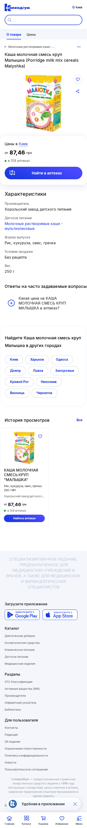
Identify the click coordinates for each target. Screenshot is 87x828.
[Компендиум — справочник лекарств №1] (17, 7)
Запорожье (64, 370)
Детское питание (16, 656)
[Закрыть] (75, 804)
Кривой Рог (19, 382)
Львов (38, 370)
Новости (10, 762)
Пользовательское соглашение (26, 769)
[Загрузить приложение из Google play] (22, 615)
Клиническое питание (20, 649)
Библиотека (13, 709)
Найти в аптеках (47, 173)
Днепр (15, 370)
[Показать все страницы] (78, 47)
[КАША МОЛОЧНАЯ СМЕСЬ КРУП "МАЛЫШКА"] (24, 448)
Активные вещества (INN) (22, 688)
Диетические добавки (20, 636)
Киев (14, 359)
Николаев (49, 382)
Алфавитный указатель (20, 702)
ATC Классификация (18, 682)
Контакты (11, 727)
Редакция (11, 734)
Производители (15, 695)
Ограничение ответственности (26, 748)
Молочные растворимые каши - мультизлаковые (34, 226)
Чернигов (44, 393)
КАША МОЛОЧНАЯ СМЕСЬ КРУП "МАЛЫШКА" (21, 475)
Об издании (12, 741)
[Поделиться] (77, 91)
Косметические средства (22, 643)
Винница (17, 393)
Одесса (62, 359)
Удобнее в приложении (43, 804)
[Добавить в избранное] (77, 79)
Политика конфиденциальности (26, 755)
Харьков (37, 359)
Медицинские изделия (20, 663)
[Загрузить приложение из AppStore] (59, 615)
